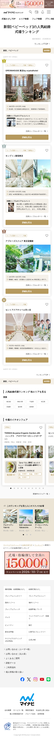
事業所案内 (29, 710)
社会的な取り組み (42, 710)
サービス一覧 (18, 710)
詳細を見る (27, 137)
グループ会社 (30, 714)
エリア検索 (24, 19)
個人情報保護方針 (16, 714)
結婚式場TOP (27, 545)
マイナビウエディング (11, 545)
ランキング (38, 545)
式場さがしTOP (9, 19)
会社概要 (8, 710)
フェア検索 (37, 19)
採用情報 (41, 714)
